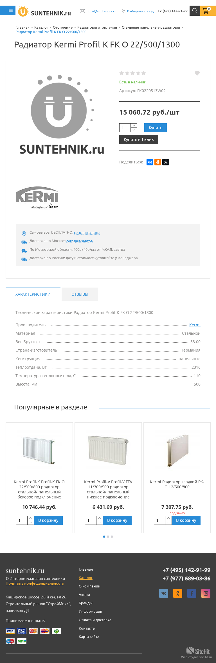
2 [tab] (108, 537)
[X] (165, 162)
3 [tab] (112, 537)
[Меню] (7, 10)
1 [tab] (104, 537)
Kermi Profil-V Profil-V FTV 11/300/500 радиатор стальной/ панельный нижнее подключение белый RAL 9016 (108, 492)
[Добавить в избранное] (197, 73)
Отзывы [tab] (79, 294)
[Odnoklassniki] (177, 593)
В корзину (48, 520)
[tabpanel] (39, 477)
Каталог (86, 577)
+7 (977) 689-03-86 (186, 578)
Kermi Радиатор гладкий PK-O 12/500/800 (177, 484)
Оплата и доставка (95, 620)
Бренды (86, 603)
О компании (89, 586)
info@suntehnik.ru (102, 11)
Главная (86, 569)
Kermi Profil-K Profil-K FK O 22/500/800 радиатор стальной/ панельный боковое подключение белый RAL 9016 (39, 492)
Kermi (195, 324)
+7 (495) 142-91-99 (173, 11)
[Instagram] (205, 593)
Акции (84, 594)
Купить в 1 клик (139, 139)
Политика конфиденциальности (35, 583)
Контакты (87, 628)
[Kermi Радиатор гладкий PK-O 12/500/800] (177, 450)
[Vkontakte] (163, 593)
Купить (155, 127)
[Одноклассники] (157, 162)
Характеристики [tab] (33, 294)
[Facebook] (191, 593)
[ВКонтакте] (150, 162)
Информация (90, 611)
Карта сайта (89, 636)
